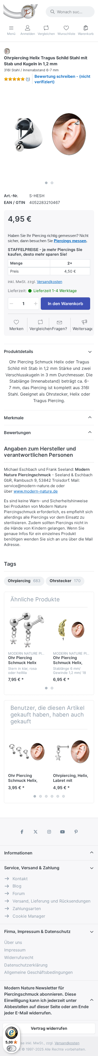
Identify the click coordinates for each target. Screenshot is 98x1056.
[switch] (11, 1048)
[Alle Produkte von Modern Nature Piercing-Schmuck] (7, 50)
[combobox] (70, 11)
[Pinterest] (76, 832)
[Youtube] (62, 832)
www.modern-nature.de (36, 491)
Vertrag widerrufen (49, 1028)
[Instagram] (49, 832)
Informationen (18, 852)
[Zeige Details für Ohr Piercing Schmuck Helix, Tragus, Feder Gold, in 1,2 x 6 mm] (71, 629)
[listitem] (49, 133)
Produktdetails (18, 351)
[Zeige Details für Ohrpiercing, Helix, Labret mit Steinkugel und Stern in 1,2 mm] (71, 751)
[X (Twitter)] (35, 832)
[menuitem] (24, 581)
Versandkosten (49, 281)
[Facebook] (22, 832)
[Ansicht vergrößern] (49, 133)
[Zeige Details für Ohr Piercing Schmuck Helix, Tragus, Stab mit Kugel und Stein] (26, 751)
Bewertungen (17, 432)
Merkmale (14, 417)
